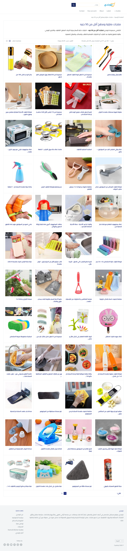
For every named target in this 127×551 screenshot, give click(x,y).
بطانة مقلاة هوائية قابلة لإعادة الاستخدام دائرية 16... (79, 375)
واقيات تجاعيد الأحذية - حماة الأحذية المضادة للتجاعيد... (81, 225)
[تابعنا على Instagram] (18, 544)
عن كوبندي (19, 514)
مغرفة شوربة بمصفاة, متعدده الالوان (110, 112)
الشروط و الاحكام (17, 520)
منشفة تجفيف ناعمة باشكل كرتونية (111, 299)
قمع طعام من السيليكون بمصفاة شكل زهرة (79, 450)
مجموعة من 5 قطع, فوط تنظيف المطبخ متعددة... (79, 76)
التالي (119, 493)
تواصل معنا (19, 523)
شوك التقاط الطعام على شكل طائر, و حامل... (80, 337)
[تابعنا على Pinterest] (14, 544)
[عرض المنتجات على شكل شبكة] (10, 41)
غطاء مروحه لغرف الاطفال (113, 336)
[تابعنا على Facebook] (21, 544)
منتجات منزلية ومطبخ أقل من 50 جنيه (102, 17)
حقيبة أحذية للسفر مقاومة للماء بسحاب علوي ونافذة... (50, 300)
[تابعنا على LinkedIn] (4, 544)
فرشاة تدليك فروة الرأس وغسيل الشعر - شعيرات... (110, 450)
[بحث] (73, 5)
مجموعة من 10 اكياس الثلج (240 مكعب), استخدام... (49, 113)
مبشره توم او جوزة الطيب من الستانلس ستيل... (110, 412)
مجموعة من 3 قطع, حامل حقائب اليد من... (49, 336)
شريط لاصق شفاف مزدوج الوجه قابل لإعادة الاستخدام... (80, 113)
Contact (81, 10)
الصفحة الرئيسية (119, 17)
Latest (109, 10)
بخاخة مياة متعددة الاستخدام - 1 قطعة (20, 187)
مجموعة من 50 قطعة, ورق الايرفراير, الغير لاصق (49, 76)
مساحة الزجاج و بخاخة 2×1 (24, 299)
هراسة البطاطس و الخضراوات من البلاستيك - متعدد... (79, 300)
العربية (118, 541)
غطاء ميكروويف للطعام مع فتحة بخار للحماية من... (110, 225)
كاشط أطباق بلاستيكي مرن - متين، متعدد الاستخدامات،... (19, 375)
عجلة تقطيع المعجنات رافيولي (113, 486)
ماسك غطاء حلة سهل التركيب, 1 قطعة (50, 149)
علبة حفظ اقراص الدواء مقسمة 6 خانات (20, 262)
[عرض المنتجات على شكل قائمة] (7, 41)
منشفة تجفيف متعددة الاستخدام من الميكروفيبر (80, 412)
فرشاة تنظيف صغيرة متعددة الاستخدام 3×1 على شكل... (110, 375)
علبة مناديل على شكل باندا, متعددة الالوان (49, 486)
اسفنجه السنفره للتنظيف (84, 149)
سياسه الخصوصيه (17, 517)
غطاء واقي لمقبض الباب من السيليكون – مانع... (109, 150)
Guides (118, 10)
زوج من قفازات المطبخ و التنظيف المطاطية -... (49, 375)
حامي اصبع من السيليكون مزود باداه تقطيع (18, 224)
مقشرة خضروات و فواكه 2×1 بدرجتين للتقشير (80, 188)
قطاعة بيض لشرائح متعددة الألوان (51, 449)
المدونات (20, 526)
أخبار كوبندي (19, 532)
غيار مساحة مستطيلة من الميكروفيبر (51, 411)
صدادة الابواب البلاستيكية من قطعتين (20, 449)
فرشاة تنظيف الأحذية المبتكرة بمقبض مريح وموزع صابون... (19, 113)
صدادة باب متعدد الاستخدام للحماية (21, 411)
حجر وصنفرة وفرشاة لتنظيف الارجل (51, 187)
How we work (92, 10)
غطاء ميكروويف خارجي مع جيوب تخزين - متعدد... (20, 150)
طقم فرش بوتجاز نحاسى (114, 75)
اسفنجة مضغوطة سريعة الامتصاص (21, 336)
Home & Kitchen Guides (15, 529)
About (102, 10)
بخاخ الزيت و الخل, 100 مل (24, 75)
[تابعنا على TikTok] (8, 544)
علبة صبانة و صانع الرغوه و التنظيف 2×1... (19, 486)
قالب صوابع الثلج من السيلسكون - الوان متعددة (49, 263)
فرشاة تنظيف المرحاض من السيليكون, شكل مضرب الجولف (108, 188)
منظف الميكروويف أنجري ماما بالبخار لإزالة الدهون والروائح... (49, 225)
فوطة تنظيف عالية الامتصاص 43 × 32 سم (109, 262)
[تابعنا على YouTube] (11, 544)
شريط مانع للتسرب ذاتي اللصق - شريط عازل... (80, 263)
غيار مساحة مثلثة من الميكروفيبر (82, 486)
